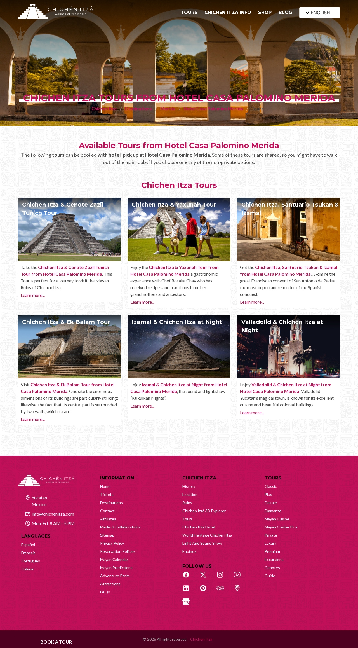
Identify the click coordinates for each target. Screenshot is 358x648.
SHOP (265, 12)
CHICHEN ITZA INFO (227, 12)
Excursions (274, 559)
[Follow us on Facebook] (189, 577)
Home (105, 486)
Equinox (189, 551)
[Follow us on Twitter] (206, 577)
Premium (272, 551)
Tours (187, 518)
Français (28, 552)
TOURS (189, 12)
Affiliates (108, 518)
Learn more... (33, 295)
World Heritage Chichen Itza (207, 535)
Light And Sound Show (202, 543)
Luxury (270, 543)
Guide (270, 575)
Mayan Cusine (277, 518)
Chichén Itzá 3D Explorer (204, 510)
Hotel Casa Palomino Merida (213, 108)
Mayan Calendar (114, 559)
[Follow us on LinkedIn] (189, 591)
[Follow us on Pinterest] (206, 591)
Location (189, 494)
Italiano (27, 569)
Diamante (273, 510)
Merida (167, 108)
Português (30, 560)
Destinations (138, 108)
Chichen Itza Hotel (198, 527)
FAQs (105, 591)
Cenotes (272, 567)
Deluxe (271, 502)
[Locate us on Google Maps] (240, 591)
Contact (107, 510)
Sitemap (107, 535)
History (188, 486)
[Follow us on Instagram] (223, 577)
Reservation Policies (118, 551)
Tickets (107, 494)
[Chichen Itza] (55, 11)
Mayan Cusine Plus (281, 527)
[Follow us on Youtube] (240, 577)
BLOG (285, 12)
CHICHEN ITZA (199, 478)
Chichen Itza (104, 108)
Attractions (110, 583)
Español (28, 544)
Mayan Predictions (116, 567)
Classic (271, 486)
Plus (268, 494)
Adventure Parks (115, 575)
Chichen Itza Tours (179, 185)
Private (271, 535)
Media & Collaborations (120, 527)
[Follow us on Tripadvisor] (223, 591)
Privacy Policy (112, 543)
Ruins (187, 502)
